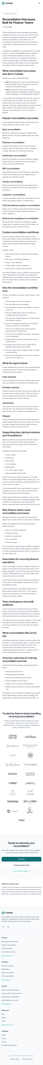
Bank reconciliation (8, 972)
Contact (4, 1042)
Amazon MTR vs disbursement (12, 993)
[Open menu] (39, 3)
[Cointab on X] (3, 926)
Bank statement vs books (10, 1000)
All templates (6, 1004)
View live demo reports (20, 871)
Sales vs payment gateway (10, 990)
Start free (21, 859)
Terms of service (27, 1059)
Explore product (7, 956)
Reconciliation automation (10, 941)
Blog (3, 1014)
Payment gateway (8, 966)
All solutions (6, 980)
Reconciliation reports (9, 952)
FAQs (3, 1021)
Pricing (4, 1038)
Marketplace (6, 969)
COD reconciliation (8, 976)
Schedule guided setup (22, 865)
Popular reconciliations (9, 945)
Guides (4, 1017)
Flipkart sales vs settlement (10, 997)
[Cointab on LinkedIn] (8, 926)
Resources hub (7, 1025)
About (4, 1035)
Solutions (5, 962)
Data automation (7, 948)
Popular (4, 986)
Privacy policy (14, 1059)
